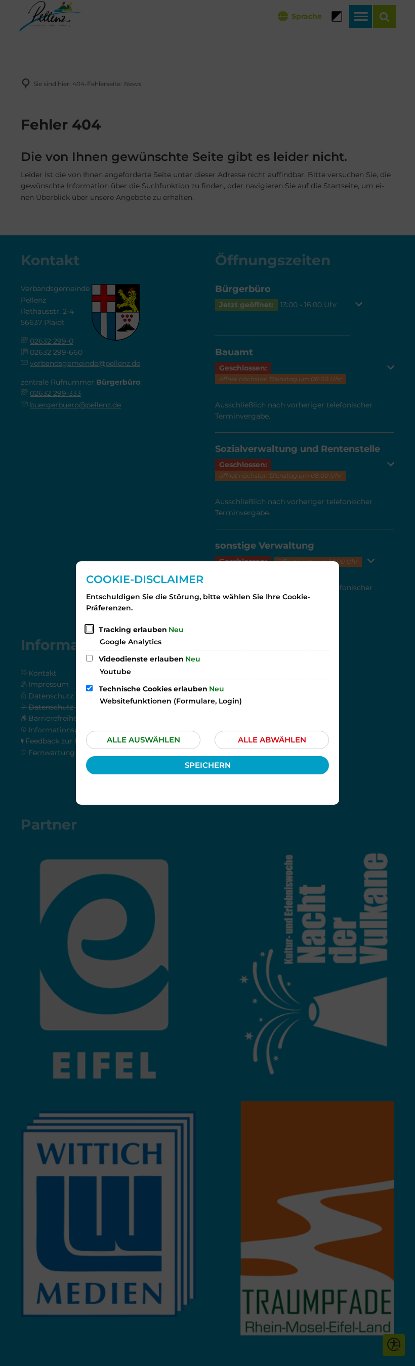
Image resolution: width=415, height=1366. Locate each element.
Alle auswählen (143, 739)
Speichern (208, 765)
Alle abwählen (272, 739)
